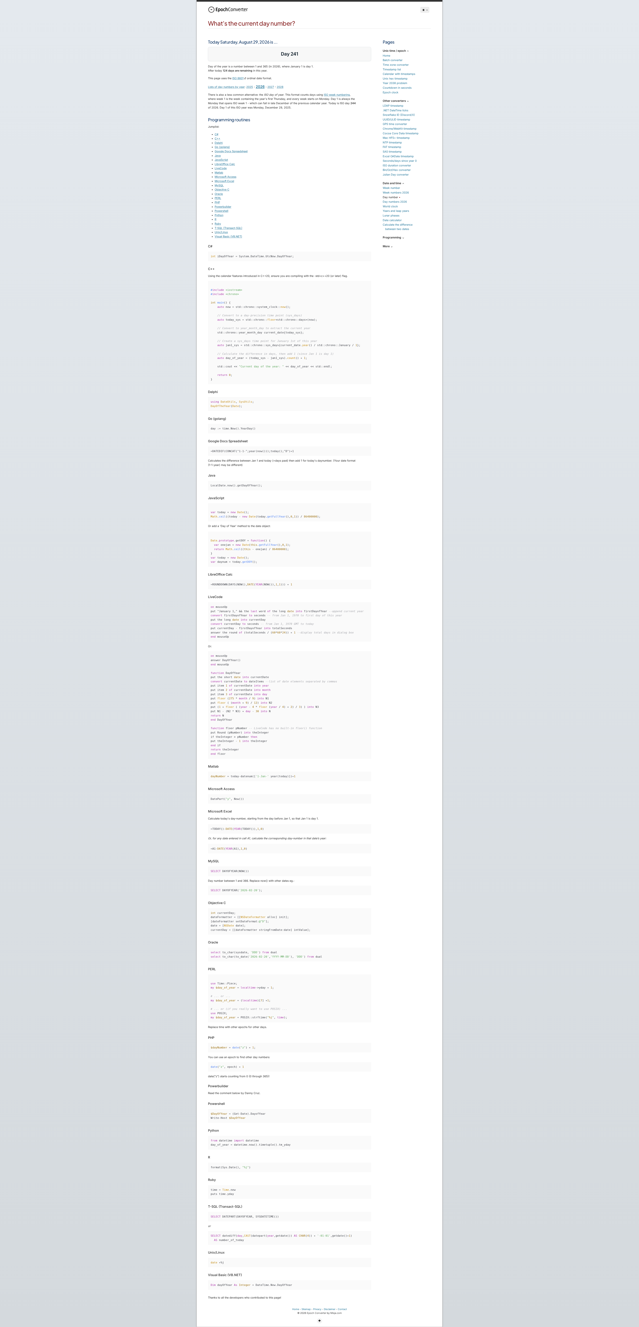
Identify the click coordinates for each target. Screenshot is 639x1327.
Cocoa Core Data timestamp (401, 133)
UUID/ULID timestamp (396, 119)
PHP (217, 202)
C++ (217, 138)
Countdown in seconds (397, 87)
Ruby (218, 223)
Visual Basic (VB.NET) (228, 236)
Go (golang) (222, 147)
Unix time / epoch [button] (395, 50)
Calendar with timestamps (399, 74)
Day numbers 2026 (395, 201)
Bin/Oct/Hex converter (397, 170)
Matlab (219, 172)
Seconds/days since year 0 (400, 160)
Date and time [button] (392, 183)
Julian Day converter (396, 174)
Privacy (317, 1309)
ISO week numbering (337, 94)
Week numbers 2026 (396, 192)
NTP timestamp (392, 142)
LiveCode (221, 168)
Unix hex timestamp (395, 78)
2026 (260, 87)
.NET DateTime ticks (395, 110)
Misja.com (336, 1313)
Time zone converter (396, 64)
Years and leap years (396, 210)
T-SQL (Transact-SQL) (228, 228)
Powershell (221, 210)
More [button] (386, 246)
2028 (280, 87)
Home (386, 55)
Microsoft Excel (224, 181)
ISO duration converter (397, 165)
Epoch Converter (316, 1313)
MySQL (219, 185)
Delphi (219, 142)
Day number (390, 197)
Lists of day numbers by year (226, 87)
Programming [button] (392, 237)
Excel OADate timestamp (398, 156)
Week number (391, 188)
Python (219, 215)
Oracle (219, 194)
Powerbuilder (223, 206)
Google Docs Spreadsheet (231, 151)
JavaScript (221, 159)
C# (216, 134)
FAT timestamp (392, 147)
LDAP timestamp (393, 105)
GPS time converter (395, 124)
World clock (390, 206)
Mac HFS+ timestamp (396, 137)
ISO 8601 (238, 78)
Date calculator (392, 220)
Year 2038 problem (395, 83)
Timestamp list (392, 69)
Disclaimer (329, 1309)
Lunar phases (391, 215)
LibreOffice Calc (225, 164)
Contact (342, 1309)
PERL (218, 198)
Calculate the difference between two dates (398, 227)
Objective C (222, 189)
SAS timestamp (392, 151)
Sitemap (306, 1309)
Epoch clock (390, 92)
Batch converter (393, 60)
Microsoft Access (225, 176)
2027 (270, 87)
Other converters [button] (395, 100)
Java (218, 155)
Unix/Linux (221, 232)
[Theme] (424, 10)
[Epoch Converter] (229, 10)
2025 (249, 87)
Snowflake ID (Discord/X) (399, 114)
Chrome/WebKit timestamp (400, 128)
